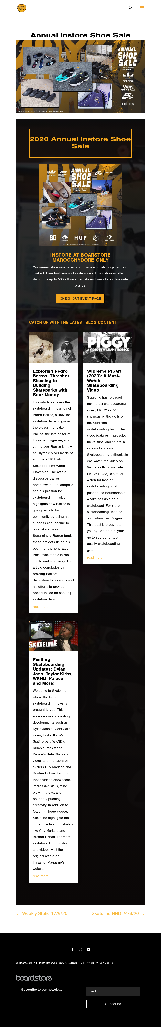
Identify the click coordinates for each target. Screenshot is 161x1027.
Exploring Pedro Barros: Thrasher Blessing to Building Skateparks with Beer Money (51, 383)
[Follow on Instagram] (80, 949)
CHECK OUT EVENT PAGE (80, 298)
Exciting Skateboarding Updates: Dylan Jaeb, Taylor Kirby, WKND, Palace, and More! (52, 671)
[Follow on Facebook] (73, 949)
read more (40, 606)
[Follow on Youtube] (88, 949)
